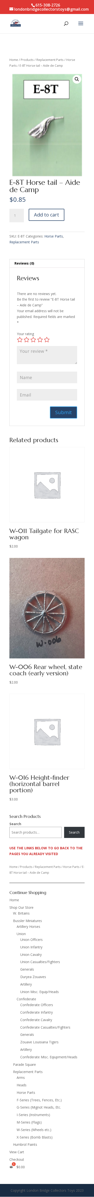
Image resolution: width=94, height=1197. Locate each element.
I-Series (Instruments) (33, 1114)
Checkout (16, 1159)
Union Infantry (31, 947)
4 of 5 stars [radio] (40, 340)
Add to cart (46, 214)
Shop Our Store (21, 907)
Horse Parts (53, 236)
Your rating (25, 334)
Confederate (26, 999)
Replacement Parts (50, 60)
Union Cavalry (31, 954)
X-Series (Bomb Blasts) (35, 1137)
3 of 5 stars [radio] (33, 340)
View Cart (16, 1152)
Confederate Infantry (36, 1012)
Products (27, 60)
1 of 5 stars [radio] (20, 340)
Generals (27, 969)
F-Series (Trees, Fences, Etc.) (39, 1100)
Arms (21, 1077)
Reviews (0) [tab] (24, 263)
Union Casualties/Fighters (40, 961)
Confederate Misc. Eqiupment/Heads (48, 1057)
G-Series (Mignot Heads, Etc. (39, 1107)
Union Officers (31, 939)
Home (13, 60)
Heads (22, 1085)
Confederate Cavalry (36, 1019)
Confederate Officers (36, 1004)
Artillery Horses (28, 926)
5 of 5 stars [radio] (47, 340)
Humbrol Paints (25, 1144)
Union (21, 933)
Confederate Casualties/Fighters (45, 1027)
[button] (77, 79)
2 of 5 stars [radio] (26, 340)
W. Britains (21, 913)
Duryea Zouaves (33, 976)
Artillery (26, 984)
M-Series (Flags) (29, 1122)
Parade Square (24, 1064)
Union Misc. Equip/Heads (39, 991)
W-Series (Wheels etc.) (34, 1129)
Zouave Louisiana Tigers (39, 1042)
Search (15, 824)
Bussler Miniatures (27, 920)
